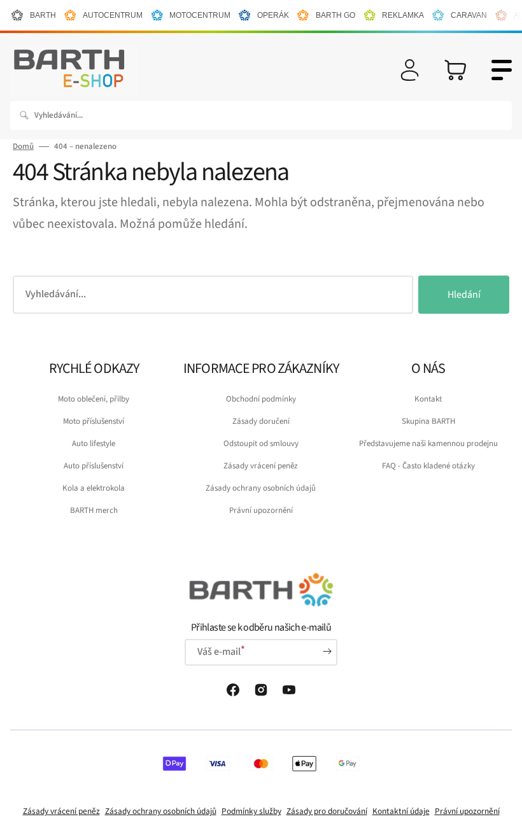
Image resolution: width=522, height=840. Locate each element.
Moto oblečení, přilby (93, 399)
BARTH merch (94, 510)
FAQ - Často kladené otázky (428, 466)
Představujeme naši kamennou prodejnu (428, 443)
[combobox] (261, 115)
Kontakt (428, 399)
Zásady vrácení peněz (260, 466)
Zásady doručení (261, 421)
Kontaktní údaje (401, 811)
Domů (23, 146)
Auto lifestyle (93, 443)
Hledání (464, 295)
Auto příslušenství (93, 466)
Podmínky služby (251, 811)
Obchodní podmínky (261, 399)
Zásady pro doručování (326, 811)
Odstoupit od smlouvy (261, 443)
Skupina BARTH (428, 421)
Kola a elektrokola (93, 488)
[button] (409, 70)
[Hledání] (26, 115)
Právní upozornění (261, 510)
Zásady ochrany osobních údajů (261, 488)
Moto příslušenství (93, 421)
